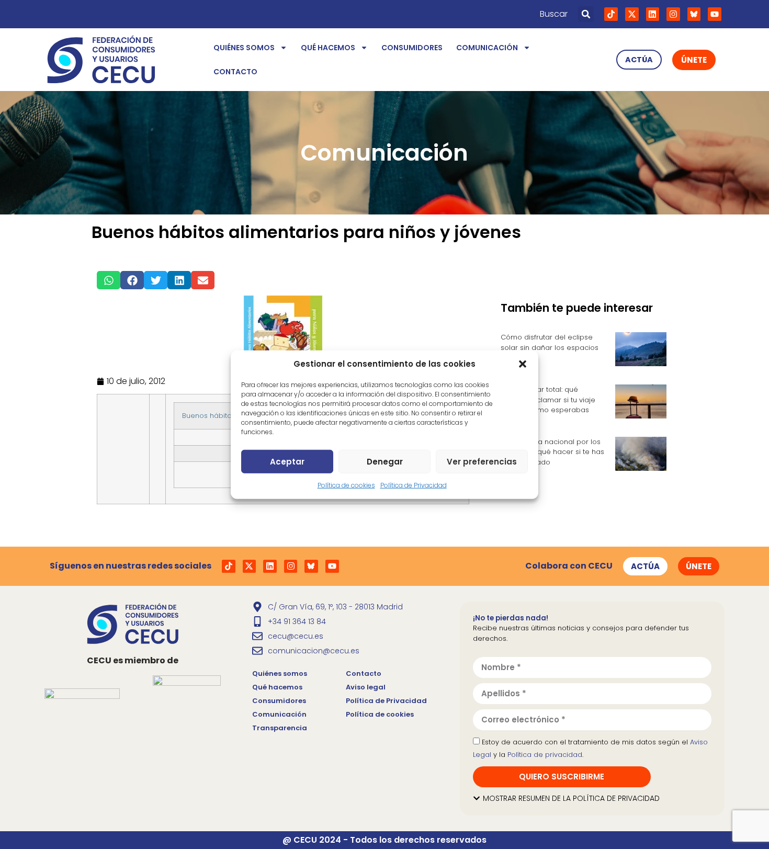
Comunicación (487, 47)
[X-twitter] (632, 14)
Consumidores (412, 47)
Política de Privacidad (413, 485)
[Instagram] (673, 14)
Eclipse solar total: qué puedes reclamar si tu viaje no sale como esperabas (548, 399)
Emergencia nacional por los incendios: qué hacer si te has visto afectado (552, 452)
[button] (522, 364)
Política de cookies (346, 485)
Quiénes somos (244, 47)
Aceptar (287, 461)
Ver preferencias (482, 461)
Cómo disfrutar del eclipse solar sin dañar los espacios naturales (549, 347)
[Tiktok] (611, 14)
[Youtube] (714, 14)
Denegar (385, 461)
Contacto (235, 71)
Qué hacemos (328, 47)
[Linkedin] (653, 14)
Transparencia (279, 728)
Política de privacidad (544, 754)
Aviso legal (366, 687)
